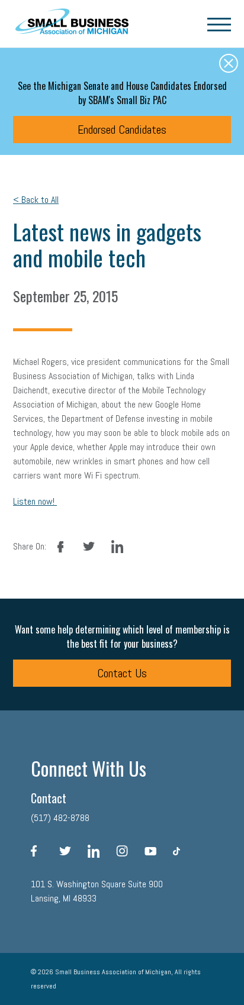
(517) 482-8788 (60, 818)
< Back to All (36, 199)
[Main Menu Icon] (219, 23)
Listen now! (35, 501)
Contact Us (122, 673)
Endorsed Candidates (122, 129)
